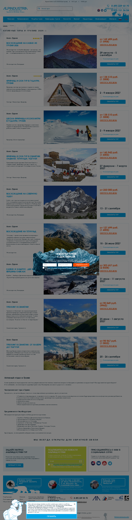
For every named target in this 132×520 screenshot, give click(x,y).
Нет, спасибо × (66, 273)
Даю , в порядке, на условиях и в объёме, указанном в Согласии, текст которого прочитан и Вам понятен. (66, 269)
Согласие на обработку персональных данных (62, 267)
